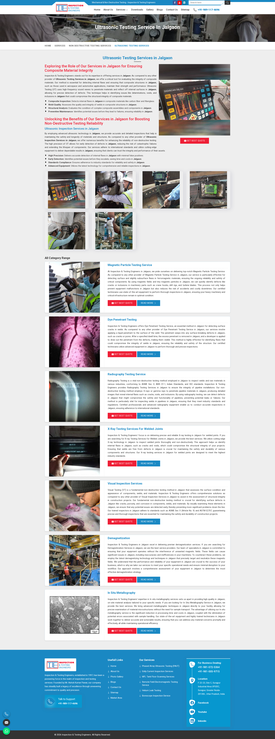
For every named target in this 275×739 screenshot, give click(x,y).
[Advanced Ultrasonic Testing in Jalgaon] (161, 189)
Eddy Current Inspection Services (157, 671)
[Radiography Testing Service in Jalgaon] (74, 396)
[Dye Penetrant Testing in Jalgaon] (74, 341)
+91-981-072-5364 (209, 667)
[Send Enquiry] (6, 722)
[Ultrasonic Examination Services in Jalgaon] (67, 230)
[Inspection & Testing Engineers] (67, 9)
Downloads (137, 9)
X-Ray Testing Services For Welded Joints (135, 429)
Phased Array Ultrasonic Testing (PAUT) (160, 666)
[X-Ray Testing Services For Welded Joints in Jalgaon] (74, 451)
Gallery (150, 9)
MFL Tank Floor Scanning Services (158, 676)
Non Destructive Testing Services (90, 45)
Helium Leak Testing (151, 690)
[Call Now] (6, 713)
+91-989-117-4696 (208, 9)
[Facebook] (175, 3)
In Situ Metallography (121, 592)
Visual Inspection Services (125, 483)
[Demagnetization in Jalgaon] (74, 560)
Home (97, 9)
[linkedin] (184, 3)
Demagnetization (119, 538)
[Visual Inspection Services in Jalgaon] (74, 505)
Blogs (160, 9)
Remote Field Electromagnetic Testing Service (160, 683)
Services (120, 9)
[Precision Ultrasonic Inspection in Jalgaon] (208, 189)
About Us (108, 9)
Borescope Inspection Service (156, 695)
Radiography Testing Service (127, 374)
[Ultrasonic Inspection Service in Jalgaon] (67, 189)
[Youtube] (179, 3)
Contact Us (172, 9)
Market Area (116, 697)
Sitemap (185, 9)
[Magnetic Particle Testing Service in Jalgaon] (74, 287)
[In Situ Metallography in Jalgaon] (74, 615)
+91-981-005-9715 (209, 671)
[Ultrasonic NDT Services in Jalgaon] (114, 189)
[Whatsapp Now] (6, 731)
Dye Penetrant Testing (122, 319)
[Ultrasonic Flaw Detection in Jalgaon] (114, 230)
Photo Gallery (117, 676)
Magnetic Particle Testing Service (130, 265)
